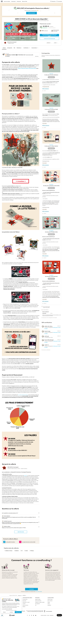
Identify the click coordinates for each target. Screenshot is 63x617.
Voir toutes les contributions (46, 349)
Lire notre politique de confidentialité (7, 608)
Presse (49, 603)
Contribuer (31, 589)
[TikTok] (29, 615)
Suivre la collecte (31, 13)
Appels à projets (37, 599)
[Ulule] (16, 615)
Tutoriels (24, 603)
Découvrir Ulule (50, 599)
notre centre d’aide (39, 591)
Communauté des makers (27, 597)
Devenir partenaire (38, 600)
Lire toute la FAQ (21, 531)
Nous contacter (50, 600)
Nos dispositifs (37, 603)
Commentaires (35, 47)
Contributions (26, 47)
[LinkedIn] (33, 615)
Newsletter (49, 605)
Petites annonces (25, 605)
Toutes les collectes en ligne (49, 38)
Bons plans (24, 600)
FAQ (14, 47)
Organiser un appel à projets (39, 602)
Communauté (13, 1)
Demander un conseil (26, 602)
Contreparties (9, 47)
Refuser (4, 612)
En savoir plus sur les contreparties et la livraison (49, 317)
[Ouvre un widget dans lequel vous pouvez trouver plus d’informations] (59, 615)
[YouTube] (35, 615)
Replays (24, 606)
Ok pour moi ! (18, 612)
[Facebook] (27, 615)
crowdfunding (4, 574)
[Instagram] (31, 615)
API (35, 605)
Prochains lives (25, 599)
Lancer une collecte (7, 1)
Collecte (4, 47)
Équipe (49, 602)
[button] (2, 615)
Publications (19, 47)
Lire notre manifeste (49, 611)
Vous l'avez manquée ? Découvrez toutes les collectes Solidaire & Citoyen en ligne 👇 (49, 35)
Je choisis (11, 612)
